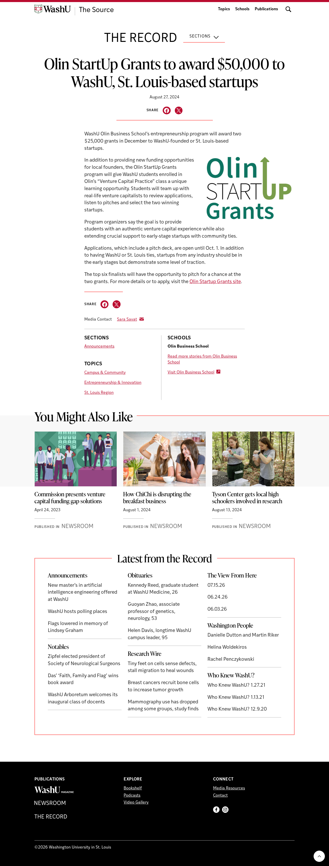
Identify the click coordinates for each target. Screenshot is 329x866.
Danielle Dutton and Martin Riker (243, 635)
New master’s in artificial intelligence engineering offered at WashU (82, 592)
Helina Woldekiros (227, 647)
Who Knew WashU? (230, 675)
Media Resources (229, 788)
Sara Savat (127, 320)
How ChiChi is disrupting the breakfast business (157, 497)
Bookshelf (133, 788)
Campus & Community (105, 373)
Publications (266, 9)
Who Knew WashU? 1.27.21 (236, 685)
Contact (220, 796)
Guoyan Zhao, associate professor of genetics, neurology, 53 (154, 611)
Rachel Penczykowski (230, 659)
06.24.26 (217, 597)
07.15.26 (216, 585)
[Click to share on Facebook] (167, 111)
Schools (242, 9)
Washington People (230, 625)
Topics (224, 9)
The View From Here (232, 575)
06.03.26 (217, 609)
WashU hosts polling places (77, 611)
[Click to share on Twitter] (179, 111)
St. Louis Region (99, 393)
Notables (58, 646)
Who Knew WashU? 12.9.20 (237, 709)
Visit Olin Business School (191, 372)
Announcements (99, 346)
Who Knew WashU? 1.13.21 (235, 697)
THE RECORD (140, 39)
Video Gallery (136, 802)
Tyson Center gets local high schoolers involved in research (248, 497)
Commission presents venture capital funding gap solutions (69, 497)
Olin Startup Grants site (215, 282)
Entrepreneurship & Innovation (112, 383)
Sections (200, 36)
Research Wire (144, 653)
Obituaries (140, 575)
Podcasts (132, 796)
